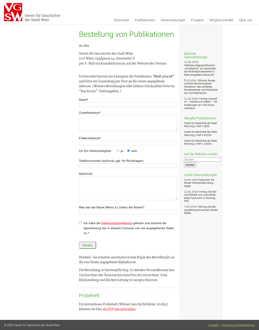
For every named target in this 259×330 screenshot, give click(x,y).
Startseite (121, 20)
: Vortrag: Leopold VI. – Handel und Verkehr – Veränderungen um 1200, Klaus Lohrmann (201, 103)
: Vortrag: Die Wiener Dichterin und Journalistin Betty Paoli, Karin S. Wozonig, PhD (200, 196)
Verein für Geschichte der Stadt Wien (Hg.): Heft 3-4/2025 (200, 133)
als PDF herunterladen (119, 309)
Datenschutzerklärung (116, 223)
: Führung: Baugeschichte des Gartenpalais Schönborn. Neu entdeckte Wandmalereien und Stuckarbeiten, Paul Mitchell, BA (201, 87)
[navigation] (183, 20)
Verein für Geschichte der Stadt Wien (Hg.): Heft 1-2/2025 (200, 142)
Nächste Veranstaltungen (196, 55)
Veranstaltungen (173, 20)
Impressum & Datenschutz (238, 325)
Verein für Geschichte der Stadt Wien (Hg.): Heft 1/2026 (200, 124)
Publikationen (145, 20)
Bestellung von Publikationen (126, 34)
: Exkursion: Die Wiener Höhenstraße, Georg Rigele (199, 183)
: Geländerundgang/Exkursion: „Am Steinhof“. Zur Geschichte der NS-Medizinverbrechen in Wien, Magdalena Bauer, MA (200, 68)
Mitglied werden (221, 20)
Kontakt (214, 325)
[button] (251, 312)
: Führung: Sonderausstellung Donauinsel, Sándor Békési (201, 210)
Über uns (246, 20)
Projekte (197, 20)
